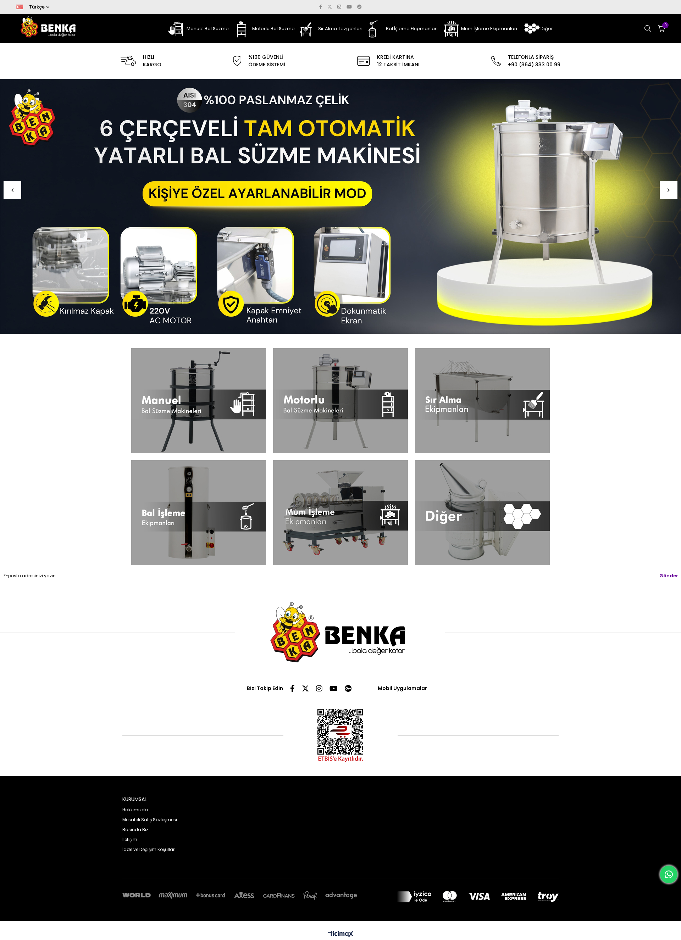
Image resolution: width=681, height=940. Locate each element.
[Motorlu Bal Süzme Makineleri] (340, 400)
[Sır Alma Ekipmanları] (482, 400)
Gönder (668, 575)
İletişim (129, 839)
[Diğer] (482, 512)
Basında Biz (135, 830)
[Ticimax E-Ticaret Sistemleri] (340, 934)
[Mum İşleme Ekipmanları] (340, 512)
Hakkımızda (135, 810)
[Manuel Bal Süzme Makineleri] (198, 400)
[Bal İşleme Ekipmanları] (198, 512)
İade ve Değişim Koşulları (149, 849)
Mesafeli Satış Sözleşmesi (149, 820)
